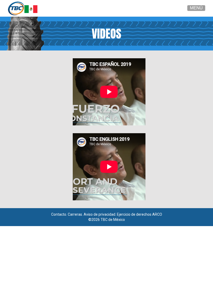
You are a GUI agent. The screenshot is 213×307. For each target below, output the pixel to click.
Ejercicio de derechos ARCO (139, 214)
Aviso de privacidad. (100, 214)
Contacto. (59, 214)
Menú (196, 7)
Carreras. (75, 214)
